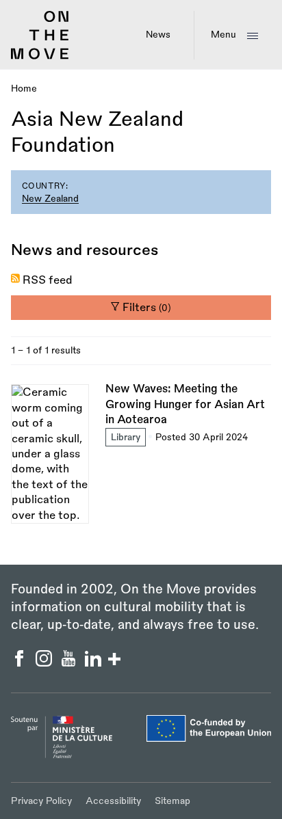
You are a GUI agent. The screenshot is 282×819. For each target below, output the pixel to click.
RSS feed (48, 280)
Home (24, 88)
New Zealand (50, 198)
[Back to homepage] (40, 56)
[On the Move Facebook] (20, 663)
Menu (223, 34)
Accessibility (113, 800)
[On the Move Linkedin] (94, 663)
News (158, 34)
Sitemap (172, 800)
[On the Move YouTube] (69, 663)
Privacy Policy (41, 800)
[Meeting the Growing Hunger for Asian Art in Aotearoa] (141, 452)
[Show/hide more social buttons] (114, 661)
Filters (145, 307)
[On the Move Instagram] (45, 663)
